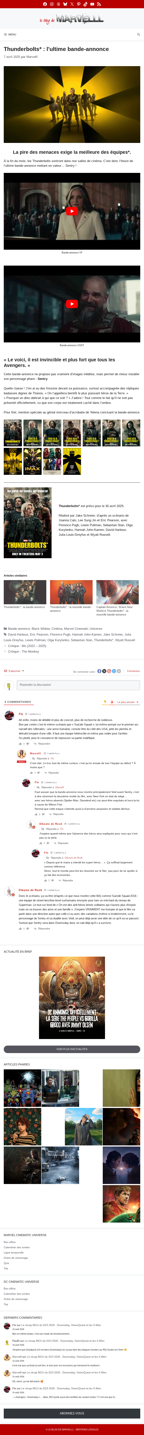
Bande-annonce (19, 628)
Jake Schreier (113, 634)
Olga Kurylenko (58, 640)
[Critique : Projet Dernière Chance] (121, 1204)
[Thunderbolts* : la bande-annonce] (25, 592)
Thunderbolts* (103, 640)
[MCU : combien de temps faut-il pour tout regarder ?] (60, 1088)
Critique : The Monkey (23, 651)
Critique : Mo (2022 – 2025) (27, 646)
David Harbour (18, 634)
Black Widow (41, 628)
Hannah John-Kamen (86, 634)
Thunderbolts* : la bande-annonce (24, 607)
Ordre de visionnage (16, 1257)
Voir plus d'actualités (72, 1049)
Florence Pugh (60, 634)
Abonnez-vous (72, 1413)
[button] (28, 522)
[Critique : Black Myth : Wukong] (22, 1166)
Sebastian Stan (81, 640)
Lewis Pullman (35, 640)
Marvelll (35, 753)
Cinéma (57, 628)
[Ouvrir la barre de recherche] (138, 34)
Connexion (133, 670)
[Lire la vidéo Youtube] (72, 211)
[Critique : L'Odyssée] (121, 1127)
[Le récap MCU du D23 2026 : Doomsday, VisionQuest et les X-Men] (83, 1127)
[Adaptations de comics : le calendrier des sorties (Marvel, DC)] (22, 1088)
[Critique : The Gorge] (121, 1166)
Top (6, 1268)
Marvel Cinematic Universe (83, 628)
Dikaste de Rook (74, 857)
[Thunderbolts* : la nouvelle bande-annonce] (71, 592)
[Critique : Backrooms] (121, 1088)
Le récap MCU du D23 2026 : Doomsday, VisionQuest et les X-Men (61, 1325)
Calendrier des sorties (17, 1247)
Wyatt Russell (125, 640)
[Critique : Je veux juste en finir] (22, 1127)
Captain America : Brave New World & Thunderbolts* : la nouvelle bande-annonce (114, 610)
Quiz (6, 1263)
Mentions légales (87, 1429)
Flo (52, 758)
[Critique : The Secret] (60, 1166)
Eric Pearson (39, 634)
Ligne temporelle (14, 1252)
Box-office (10, 1242)
